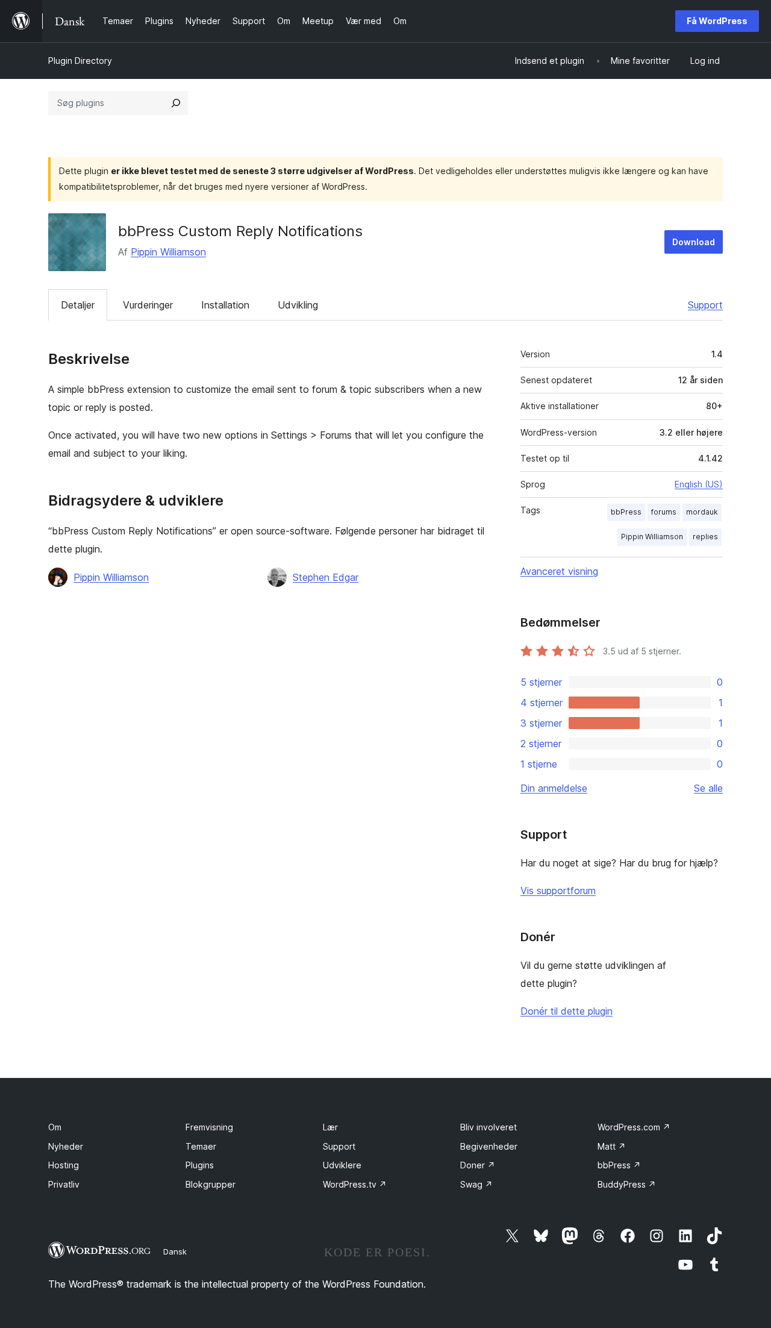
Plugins (200, 1165)
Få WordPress (717, 21)
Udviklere (342, 1165)
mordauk (702, 511)
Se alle (708, 788)
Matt (612, 1146)
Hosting (63, 1165)
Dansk (175, 1251)
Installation (225, 305)
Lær (330, 1127)
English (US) (699, 484)
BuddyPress (627, 1184)
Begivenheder (488, 1146)
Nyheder (65, 1146)
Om (54, 1127)
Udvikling (298, 305)
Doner (477, 1165)
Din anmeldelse (553, 788)
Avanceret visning (559, 571)
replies (705, 536)
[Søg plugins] (176, 103)
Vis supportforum (558, 891)
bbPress (626, 511)
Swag (476, 1184)
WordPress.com (634, 1127)
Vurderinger (148, 305)
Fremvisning (209, 1127)
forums (663, 511)
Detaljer (78, 305)
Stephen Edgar (325, 577)
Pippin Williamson (168, 252)
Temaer (201, 1146)
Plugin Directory (80, 60)
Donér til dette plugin (566, 1011)
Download (693, 242)
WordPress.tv (355, 1184)
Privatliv (64, 1184)
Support (705, 305)
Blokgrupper (211, 1184)
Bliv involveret (488, 1127)
